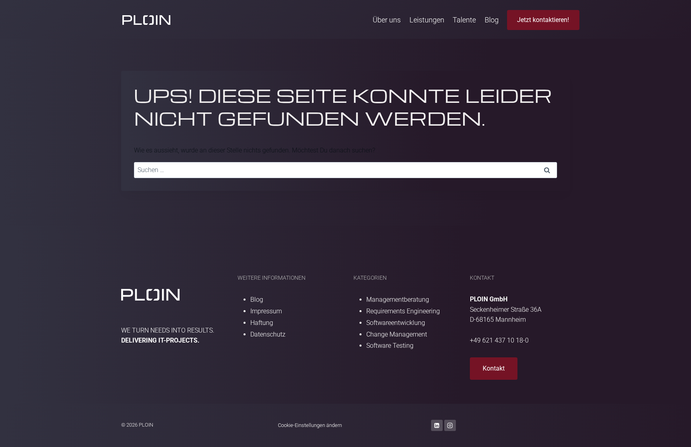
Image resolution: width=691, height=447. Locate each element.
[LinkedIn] (437, 425)
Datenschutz (268, 334)
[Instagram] (450, 425)
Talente (464, 20)
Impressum (266, 311)
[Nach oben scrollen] (673, 438)
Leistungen (426, 20)
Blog (492, 20)
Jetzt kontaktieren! (543, 20)
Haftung (261, 323)
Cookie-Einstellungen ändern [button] (310, 425)
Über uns (387, 20)
